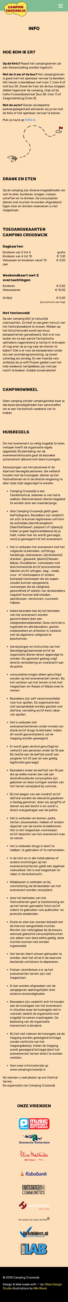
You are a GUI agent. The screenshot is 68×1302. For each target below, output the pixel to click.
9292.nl (30, 120)
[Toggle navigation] (60, 5)
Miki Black (40, 1288)
